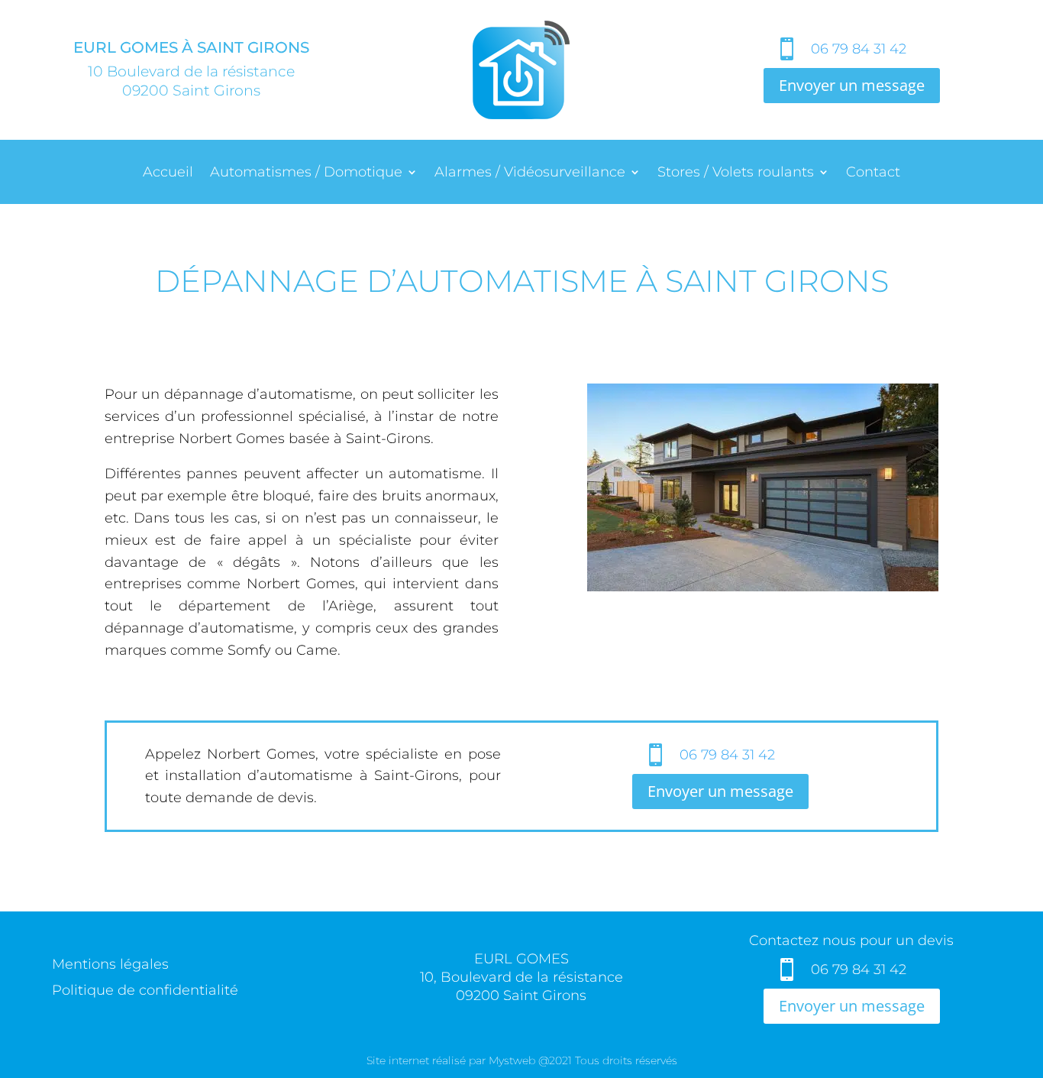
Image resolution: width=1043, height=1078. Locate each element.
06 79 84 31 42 (858, 48)
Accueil (168, 173)
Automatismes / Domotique (306, 173)
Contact (873, 173)
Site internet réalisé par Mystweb (451, 1060)
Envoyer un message (852, 85)
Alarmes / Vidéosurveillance (529, 173)
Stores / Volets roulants (735, 173)
